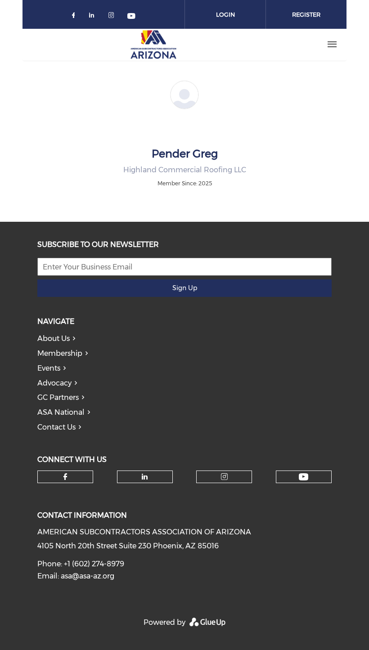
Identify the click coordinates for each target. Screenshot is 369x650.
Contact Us (56, 427)
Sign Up (184, 288)
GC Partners (58, 397)
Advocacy (54, 383)
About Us (53, 338)
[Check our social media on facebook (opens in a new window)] (75, 17)
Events (48, 368)
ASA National (61, 412)
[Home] (153, 44)
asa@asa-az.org (87, 576)
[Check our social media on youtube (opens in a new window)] (132, 17)
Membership (59, 353)
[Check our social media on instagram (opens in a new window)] (113, 17)
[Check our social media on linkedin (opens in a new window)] (94, 17)
